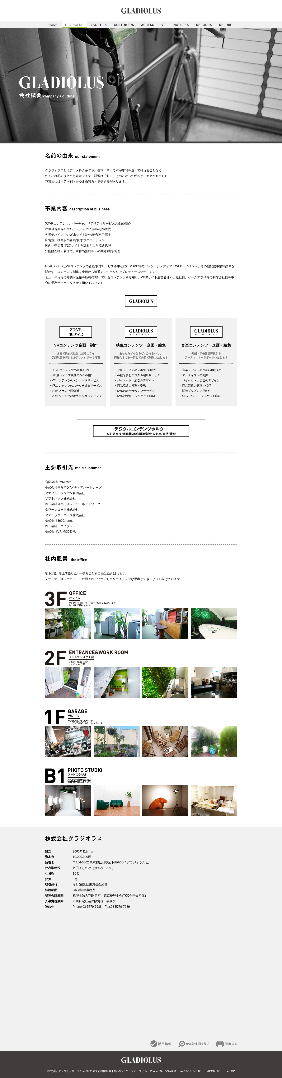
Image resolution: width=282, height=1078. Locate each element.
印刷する (226, 1043)
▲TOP (231, 1071)
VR (163, 24)
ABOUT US (99, 24)
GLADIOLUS (141, 11)
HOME (53, 24)
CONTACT (215, 1071)
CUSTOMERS (124, 24)
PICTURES (181, 24)
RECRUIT (226, 24)
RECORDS (204, 24)
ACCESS (147, 24)
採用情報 (161, 1043)
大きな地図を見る (193, 1043)
